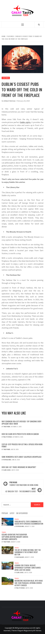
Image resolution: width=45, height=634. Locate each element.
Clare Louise (7, 470)
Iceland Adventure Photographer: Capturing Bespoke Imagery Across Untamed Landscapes (15, 537)
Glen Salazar (20, 557)
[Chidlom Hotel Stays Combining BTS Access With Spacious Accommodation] (7, 521)
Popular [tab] (5, 513)
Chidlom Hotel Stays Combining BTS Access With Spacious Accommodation (29, 522)
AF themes (37, 630)
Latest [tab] (12, 513)
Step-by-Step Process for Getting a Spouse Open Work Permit (22, 445)
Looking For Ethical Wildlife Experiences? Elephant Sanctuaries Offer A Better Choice (28, 567)
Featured (6, 78)
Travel (17, 519)
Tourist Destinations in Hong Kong (23, 483)
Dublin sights (25, 122)
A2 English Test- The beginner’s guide (20, 490)
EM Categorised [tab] (22, 513)
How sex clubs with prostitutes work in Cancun (20, 434)
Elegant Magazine (24, 630)
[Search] (39, 24)
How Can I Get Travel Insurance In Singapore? (19, 467)
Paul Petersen (7, 437)
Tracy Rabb (6, 426)
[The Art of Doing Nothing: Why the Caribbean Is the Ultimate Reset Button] (7, 550)
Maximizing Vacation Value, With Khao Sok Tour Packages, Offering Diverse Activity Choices (29, 583)
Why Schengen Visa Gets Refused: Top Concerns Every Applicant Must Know (21, 422)
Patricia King (7, 460)
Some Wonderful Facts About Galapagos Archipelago (21, 457)
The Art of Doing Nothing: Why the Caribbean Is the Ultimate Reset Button (28, 552)
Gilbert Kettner (10, 101)
